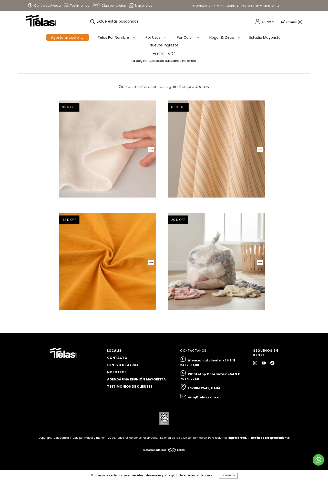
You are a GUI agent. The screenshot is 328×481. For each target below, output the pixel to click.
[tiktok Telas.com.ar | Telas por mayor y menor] (272, 363)
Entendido (228, 475)
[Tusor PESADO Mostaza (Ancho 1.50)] (107, 261)
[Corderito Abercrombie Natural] (107, 149)
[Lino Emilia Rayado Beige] (216, 149)
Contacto (117, 358)
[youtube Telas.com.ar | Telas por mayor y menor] (264, 363)
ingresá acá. (237, 438)
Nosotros (117, 372)
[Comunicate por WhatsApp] (318, 460)
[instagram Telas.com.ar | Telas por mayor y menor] (255, 363)
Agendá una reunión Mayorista (136, 379)
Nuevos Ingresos (164, 45)
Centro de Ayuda (123, 365)
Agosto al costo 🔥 (67, 37)
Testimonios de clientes (129, 386)
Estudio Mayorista (265, 37)
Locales (114, 350)
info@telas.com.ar (204, 397)
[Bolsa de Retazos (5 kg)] (216, 261)
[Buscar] (92, 21)
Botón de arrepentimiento (270, 438)
